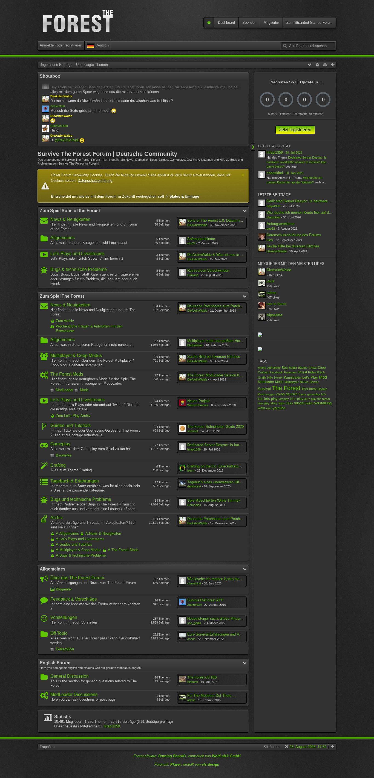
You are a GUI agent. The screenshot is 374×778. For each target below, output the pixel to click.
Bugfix (293, 367)
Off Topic (58, 633)
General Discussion (69, 676)
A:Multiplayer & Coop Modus (78, 550)
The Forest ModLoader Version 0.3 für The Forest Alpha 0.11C (236, 375)
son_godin (194, 623)
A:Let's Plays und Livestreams (80, 539)
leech (190, 470)
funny (302, 394)
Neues (304, 382)
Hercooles (194, 505)
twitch (309, 403)
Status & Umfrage (184, 196)
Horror (278, 377)
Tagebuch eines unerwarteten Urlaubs (217, 482)
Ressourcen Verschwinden (208, 270)
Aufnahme (274, 367)
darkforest (194, 486)
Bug (285, 367)
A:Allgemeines (67, 533)
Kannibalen (292, 377)
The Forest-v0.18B (202, 677)
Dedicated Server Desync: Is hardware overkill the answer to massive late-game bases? (297, 162)
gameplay (313, 394)
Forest (302, 372)
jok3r (270, 281)
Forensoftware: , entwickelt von (187, 756)
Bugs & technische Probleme (78, 269)
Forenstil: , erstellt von (186, 764)
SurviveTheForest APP (205, 600)
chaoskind (194, 583)
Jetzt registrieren (295, 129)
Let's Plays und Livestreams (77, 253)
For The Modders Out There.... (211, 696)
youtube (279, 408)
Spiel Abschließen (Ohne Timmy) (213, 500)
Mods (84, 390)
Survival (264, 389)
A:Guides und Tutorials (74, 544)
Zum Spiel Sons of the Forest (70, 210)
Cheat (313, 367)
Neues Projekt (198, 401)
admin (191, 700)
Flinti (270, 240)
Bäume (302, 367)
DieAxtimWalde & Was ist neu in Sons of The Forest (229, 255)
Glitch (321, 372)
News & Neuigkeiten (70, 219)
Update (322, 389)
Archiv (56, 517)
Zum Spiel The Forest (62, 296)
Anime (262, 367)
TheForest (309, 389)
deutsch (292, 394)
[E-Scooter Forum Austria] (260, 349)
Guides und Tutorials (70, 425)
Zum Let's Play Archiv (73, 416)
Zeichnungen (266, 394)
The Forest (286, 388)
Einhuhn (192, 681)
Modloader (266, 382)
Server (314, 382)
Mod (323, 377)
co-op (280, 394)
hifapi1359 (194, 449)
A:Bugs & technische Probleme (81, 555)
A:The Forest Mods (123, 550)
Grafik (262, 377)
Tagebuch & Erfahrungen (74, 481)
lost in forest (276, 304)
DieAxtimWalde (197, 225)
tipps (281, 403)
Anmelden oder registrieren (61, 45)
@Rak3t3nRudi (67, 140)
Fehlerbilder (65, 649)
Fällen (312, 372)
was (269, 408)
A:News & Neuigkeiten (103, 533)
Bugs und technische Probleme (80, 499)
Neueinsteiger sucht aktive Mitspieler (216, 618)
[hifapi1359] (262, 154)
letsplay (284, 398)
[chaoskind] (262, 175)
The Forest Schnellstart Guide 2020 (215, 427)
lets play (271, 399)
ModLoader (64, 390)
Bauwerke (63, 455)
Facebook (276, 372)
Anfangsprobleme (201, 239)
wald (261, 408)
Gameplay (60, 443)
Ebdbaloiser (195, 345)
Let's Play (310, 377)
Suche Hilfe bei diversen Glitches (213, 357)
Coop (322, 367)
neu (260, 403)
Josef (191, 638)
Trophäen (47, 747)
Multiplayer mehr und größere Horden (216, 341)
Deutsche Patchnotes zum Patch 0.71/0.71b (222, 519)
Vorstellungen (63, 617)
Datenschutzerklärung (95, 181)
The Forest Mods (66, 374)
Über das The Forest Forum (77, 577)
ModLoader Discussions (73, 694)
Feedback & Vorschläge (73, 599)
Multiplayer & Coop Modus (76, 355)
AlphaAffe (274, 315)
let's (323, 394)
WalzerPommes (197, 405)
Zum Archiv (65, 321)
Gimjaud (192, 275)
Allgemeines (62, 237)
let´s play (296, 399)
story (274, 403)
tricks (289, 403)
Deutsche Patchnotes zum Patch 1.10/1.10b (222, 306)
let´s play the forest (317, 398)
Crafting (58, 465)
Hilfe (270, 377)
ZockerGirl (57, 106)
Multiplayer (291, 382)
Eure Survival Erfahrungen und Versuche (219, 634)
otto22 (191, 243)
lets (260, 398)
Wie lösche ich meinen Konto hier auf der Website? (227, 579)
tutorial (299, 403)
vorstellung (323, 403)
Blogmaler (64, 589)
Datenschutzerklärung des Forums (294, 235)
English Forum (55, 662)
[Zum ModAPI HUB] (260, 334)
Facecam (290, 372)
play (266, 403)
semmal (192, 431)
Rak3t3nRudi (59, 125)
